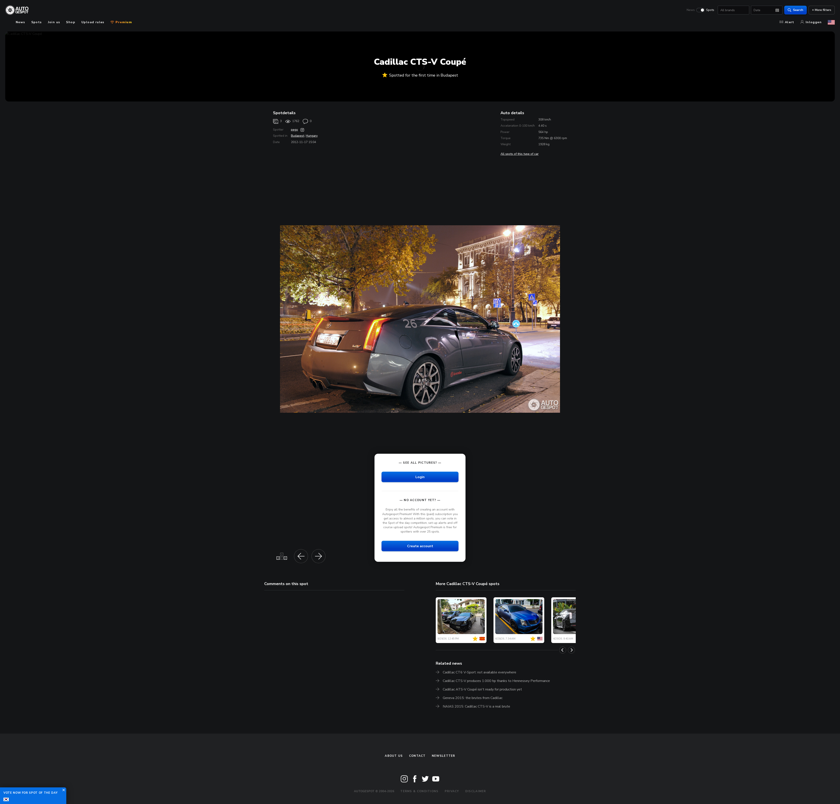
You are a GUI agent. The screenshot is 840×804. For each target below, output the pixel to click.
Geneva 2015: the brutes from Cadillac (472, 698)
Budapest (297, 136)
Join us (54, 22)
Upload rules (92, 22)
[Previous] (562, 650)
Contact (417, 756)
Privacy (452, 791)
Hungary (312, 136)
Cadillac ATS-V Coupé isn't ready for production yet (482, 689)
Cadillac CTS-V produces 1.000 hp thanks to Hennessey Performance (496, 680)
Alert (789, 22)
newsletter (443, 756)
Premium (123, 22)
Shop (70, 22)
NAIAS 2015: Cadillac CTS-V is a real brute (476, 706)
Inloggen (814, 22)
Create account (420, 546)
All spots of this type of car (519, 154)
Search (798, 10)
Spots (710, 10)
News (691, 10)
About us (394, 756)
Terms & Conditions (419, 791)
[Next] (571, 650)
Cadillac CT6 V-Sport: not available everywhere (479, 672)
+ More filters (821, 10)
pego (294, 130)
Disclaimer (475, 791)
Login (420, 477)
